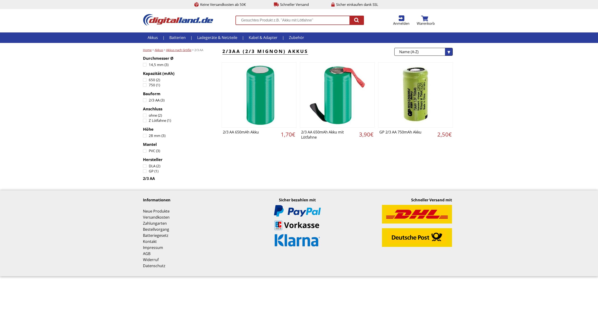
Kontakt (150, 241)
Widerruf (151, 259)
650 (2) (154, 79)
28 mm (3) (157, 135)
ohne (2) (155, 115)
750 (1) (154, 85)
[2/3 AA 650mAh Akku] (259, 95)
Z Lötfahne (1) (160, 120)
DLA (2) (154, 166)
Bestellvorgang (156, 229)
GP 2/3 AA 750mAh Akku (400, 132)
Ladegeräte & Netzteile (217, 37)
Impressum (153, 247)
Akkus (153, 37)
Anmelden (401, 23)
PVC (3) (154, 150)
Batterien (177, 37)
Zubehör (296, 37)
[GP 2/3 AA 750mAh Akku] (415, 95)
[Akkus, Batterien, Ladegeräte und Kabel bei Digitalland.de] (178, 24)
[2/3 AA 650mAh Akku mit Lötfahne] (337, 95)
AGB (146, 253)
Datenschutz (154, 265)
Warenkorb (426, 23)
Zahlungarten (155, 223)
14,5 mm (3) (158, 64)
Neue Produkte (156, 211)
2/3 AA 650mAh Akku (241, 132)
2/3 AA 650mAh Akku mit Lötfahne (322, 135)
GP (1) (153, 171)
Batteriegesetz (155, 235)
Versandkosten (156, 217)
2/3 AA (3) (156, 100)
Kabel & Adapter (263, 37)
